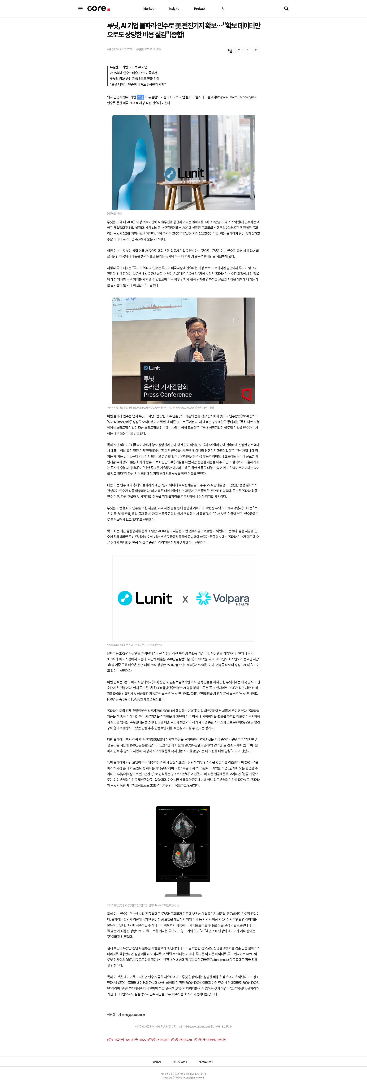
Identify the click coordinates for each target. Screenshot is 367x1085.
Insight (174, 8)
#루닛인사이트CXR (181, 1040)
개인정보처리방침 (206, 1062)
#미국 (134, 1040)
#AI (127, 1040)
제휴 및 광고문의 (180, 1062)
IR (222, 8)
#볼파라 (119, 1040)
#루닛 (110, 1040)
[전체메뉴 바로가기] (80, 8)
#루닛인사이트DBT (158, 1040)
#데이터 (222, 1040)
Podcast (199, 8)
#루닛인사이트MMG (205, 1040)
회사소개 (157, 1062)
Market (148, 8)
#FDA (142, 1040)
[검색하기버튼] (286, 9)
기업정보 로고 (98, 8)
